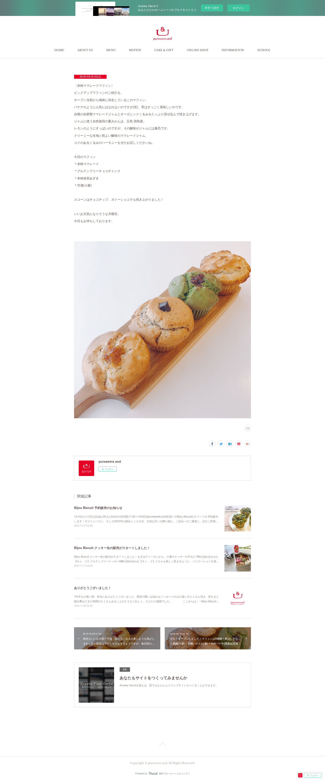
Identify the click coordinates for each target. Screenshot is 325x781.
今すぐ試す (212, 8)
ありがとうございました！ (92, 587)
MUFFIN (135, 50)
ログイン (238, 8)
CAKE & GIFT (164, 50)
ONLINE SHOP (197, 50)
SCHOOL (264, 50)
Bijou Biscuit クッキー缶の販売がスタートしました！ (112, 547)
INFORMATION (233, 50)
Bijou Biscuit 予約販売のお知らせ (98, 507)
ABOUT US (85, 50)
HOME (59, 50)
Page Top (162, 745)
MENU (111, 50)
